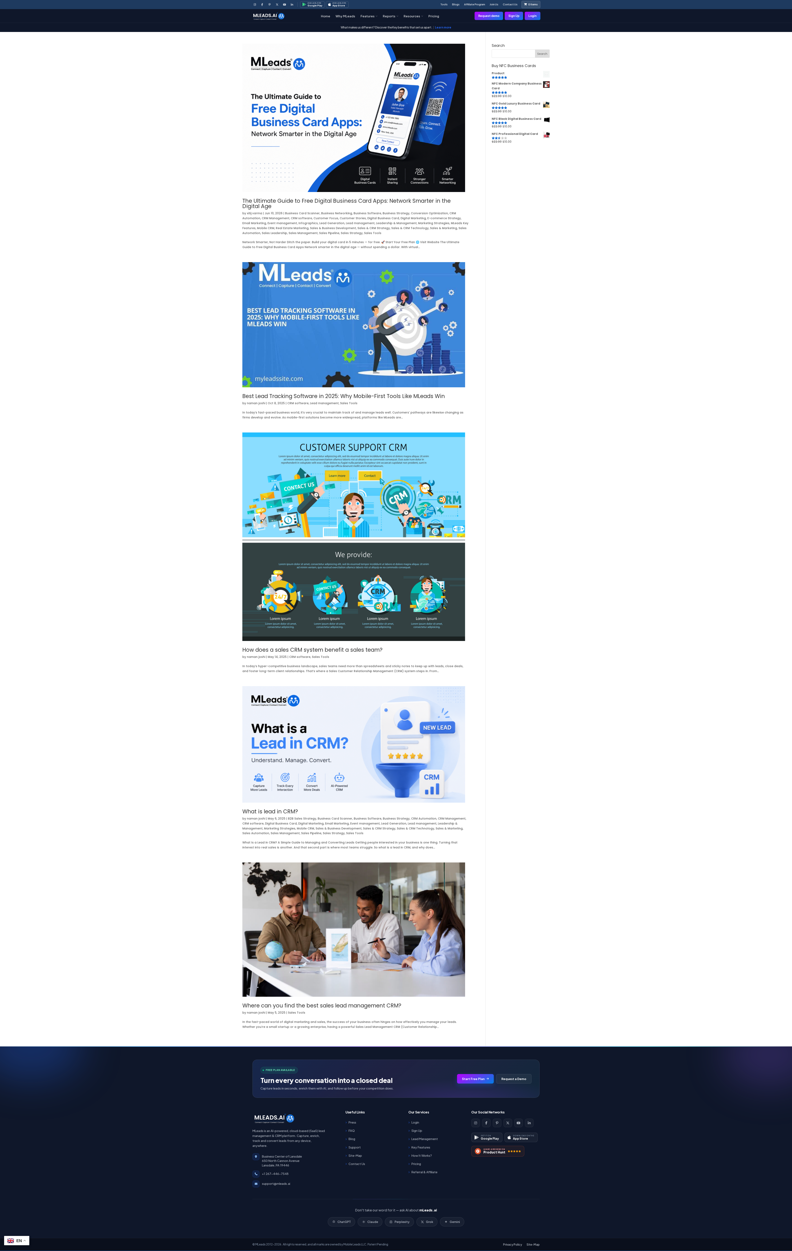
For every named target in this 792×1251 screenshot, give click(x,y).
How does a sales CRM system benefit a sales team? (312, 650)
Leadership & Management (396, 223)
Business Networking (336, 213)
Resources (412, 16)
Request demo (488, 16)
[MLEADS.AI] (274, 1118)
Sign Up (513, 16)
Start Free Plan (473, 1079)
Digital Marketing (413, 218)
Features (368, 16)
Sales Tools (372, 233)
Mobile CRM (265, 228)
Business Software (367, 213)
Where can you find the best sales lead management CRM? (321, 1005)
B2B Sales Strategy (302, 818)
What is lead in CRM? (270, 811)
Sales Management (303, 233)
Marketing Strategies (433, 223)
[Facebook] (262, 4)
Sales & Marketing (443, 228)
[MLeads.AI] (269, 16)
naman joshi (256, 403)
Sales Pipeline (329, 233)
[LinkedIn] (292, 4)
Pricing (433, 16)
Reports (389, 16)
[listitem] (475, 1123)
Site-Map (533, 1244)
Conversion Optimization (429, 213)
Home (325, 16)
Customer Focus (326, 218)
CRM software (301, 218)
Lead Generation (331, 223)
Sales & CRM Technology (410, 228)
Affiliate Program (474, 4)
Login (532, 16)
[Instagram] (255, 4)
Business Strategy (396, 213)
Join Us (494, 4)
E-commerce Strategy (444, 218)
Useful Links (355, 1112)
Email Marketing (254, 223)
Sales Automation (255, 833)
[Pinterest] (269, 4)
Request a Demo (513, 1079)
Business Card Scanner (302, 213)
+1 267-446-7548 (275, 1174)
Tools (444, 4)
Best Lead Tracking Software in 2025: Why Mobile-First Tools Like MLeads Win (343, 396)
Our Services (418, 1112)
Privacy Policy (512, 1244)
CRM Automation (423, 818)
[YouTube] (284, 4)
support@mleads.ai (276, 1183)
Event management (282, 223)
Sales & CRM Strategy (373, 228)
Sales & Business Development (333, 228)
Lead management (360, 223)
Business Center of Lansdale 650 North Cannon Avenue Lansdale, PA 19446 (282, 1160)
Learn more (443, 27)
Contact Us (510, 4)
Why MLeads (345, 16)
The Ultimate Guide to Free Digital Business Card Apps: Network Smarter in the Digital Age (346, 203)
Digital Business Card (383, 218)
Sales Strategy (352, 233)
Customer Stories (353, 218)
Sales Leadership (274, 233)
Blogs (456, 4)
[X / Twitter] (277, 4)
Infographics (308, 223)
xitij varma (254, 213)
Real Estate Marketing (292, 228)
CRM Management (275, 218)
